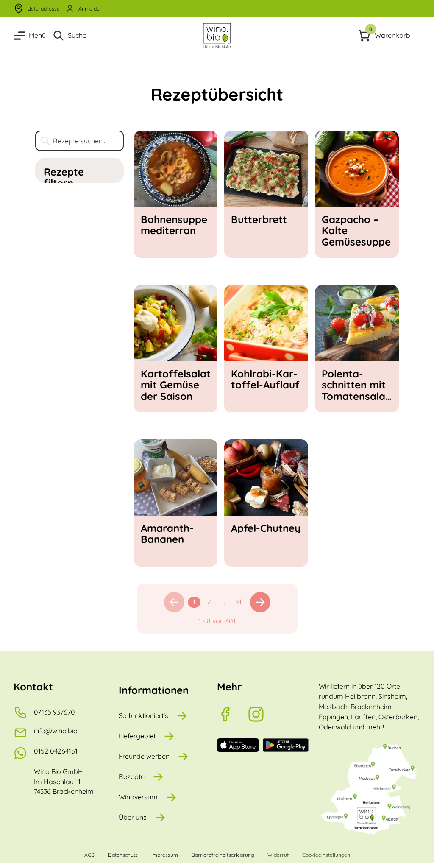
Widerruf (278, 855)
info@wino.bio (56, 730)
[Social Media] (232, 714)
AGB (89, 855)
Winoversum (138, 797)
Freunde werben (144, 756)
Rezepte (132, 776)
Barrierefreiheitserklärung (223, 855)
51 (238, 602)
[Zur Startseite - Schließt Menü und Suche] (217, 35)
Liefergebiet (137, 736)
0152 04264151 (56, 751)
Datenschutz (123, 855)
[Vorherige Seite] (174, 602)
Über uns (133, 817)
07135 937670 (54, 712)
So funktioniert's (143, 715)
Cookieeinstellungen (326, 855)
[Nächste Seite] (260, 602)
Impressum (164, 855)
